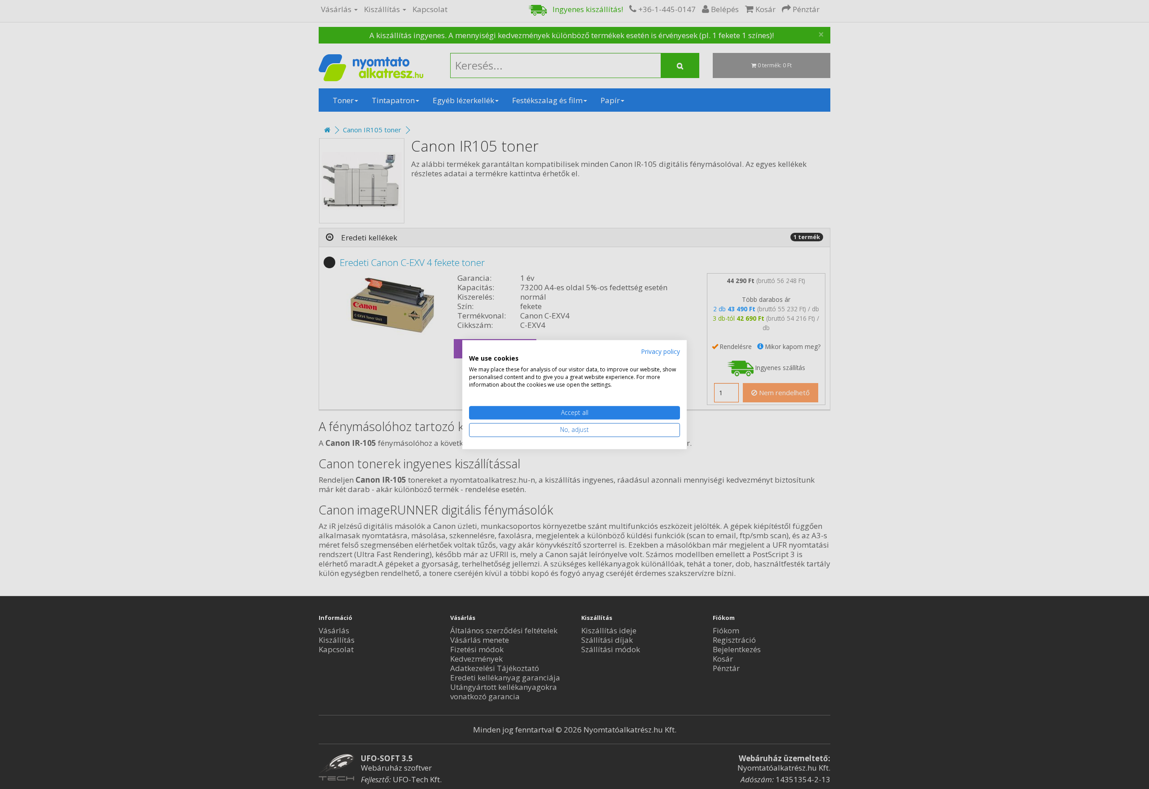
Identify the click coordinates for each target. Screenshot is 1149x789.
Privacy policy (660, 351)
